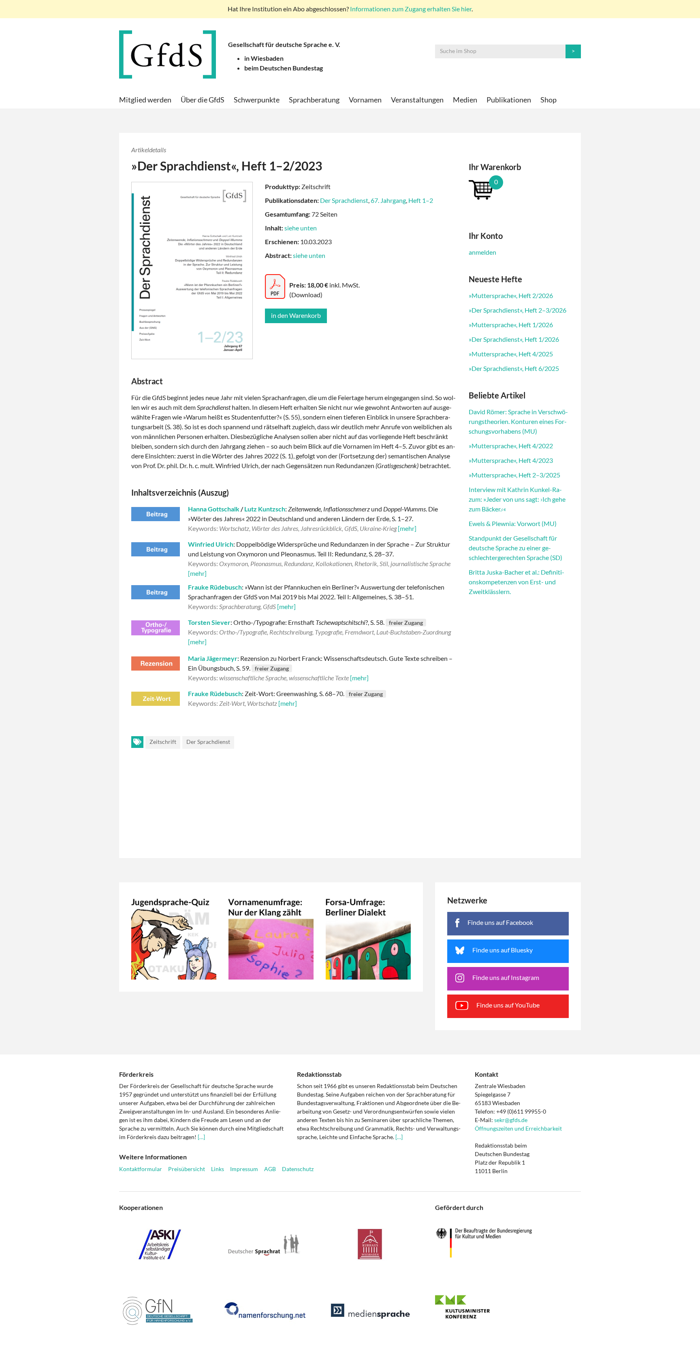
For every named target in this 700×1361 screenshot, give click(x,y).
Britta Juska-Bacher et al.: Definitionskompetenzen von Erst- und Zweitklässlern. (516, 581)
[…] (201, 1136)
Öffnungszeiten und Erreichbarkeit (518, 1128)
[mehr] (407, 528)
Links (217, 1168)
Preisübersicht (186, 1168)
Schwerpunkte (257, 99)
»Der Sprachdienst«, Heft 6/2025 (514, 368)
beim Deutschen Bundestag (283, 68)
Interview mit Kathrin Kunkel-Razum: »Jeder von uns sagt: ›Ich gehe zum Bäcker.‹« (517, 499)
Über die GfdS (202, 99)
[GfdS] (167, 54)
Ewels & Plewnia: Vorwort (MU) (513, 523)
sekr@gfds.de (510, 1119)
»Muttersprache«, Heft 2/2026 (511, 295)
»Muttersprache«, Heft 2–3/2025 (514, 475)
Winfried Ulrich (210, 544)
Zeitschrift (162, 741)
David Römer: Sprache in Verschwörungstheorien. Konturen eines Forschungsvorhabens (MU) (518, 421)
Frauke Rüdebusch (215, 587)
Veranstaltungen (417, 99)
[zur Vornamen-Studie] (271, 937)
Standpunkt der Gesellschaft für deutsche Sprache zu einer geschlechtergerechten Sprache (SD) (515, 547)
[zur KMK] (508, 1306)
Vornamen (365, 99)
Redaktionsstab (319, 1074)
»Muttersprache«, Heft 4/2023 (511, 460)
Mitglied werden (145, 99)
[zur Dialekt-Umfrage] (368, 937)
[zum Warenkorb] (519, 189)
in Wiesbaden (264, 58)
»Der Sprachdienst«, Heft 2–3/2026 (517, 310)
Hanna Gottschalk (213, 509)
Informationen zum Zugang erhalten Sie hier (411, 9)
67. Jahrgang (388, 200)
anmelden (482, 252)
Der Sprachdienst (344, 200)
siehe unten (300, 228)
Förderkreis (136, 1074)
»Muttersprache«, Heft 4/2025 (511, 354)
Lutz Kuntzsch (264, 509)
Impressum (244, 1168)
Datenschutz (298, 1168)
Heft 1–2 (420, 200)
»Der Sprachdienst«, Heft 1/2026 (514, 339)
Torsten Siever (209, 622)
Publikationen (509, 99)
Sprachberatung (314, 99)
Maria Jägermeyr (212, 658)
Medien (465, 99)
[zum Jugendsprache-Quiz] (173, 937)
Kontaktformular (140, 1168)
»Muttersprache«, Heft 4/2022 (511, 445)
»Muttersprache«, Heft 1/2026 (511, 324)
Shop (548, 99)
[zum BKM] (508, 1243)
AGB (270, 1168)
